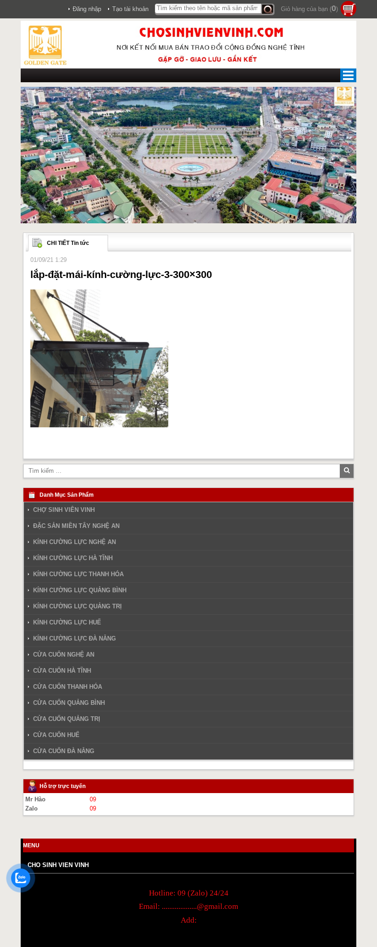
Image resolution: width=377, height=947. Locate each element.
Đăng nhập (87, 9)
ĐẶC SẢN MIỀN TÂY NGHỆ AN (76, 526)
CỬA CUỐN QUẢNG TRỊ (66, 718)
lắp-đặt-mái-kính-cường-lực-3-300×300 (121, 274)
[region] (188, 155)
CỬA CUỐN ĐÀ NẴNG (63, 751)
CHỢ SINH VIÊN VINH (64, 510)
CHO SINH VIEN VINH (58, 865)
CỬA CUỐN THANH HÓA (67, 686)
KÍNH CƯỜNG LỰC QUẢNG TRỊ (77, 606)
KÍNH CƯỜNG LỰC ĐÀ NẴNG (74, 638)
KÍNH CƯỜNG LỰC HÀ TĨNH (73, 558)
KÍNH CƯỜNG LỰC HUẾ (67, 622)
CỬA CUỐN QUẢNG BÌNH (69, 702)
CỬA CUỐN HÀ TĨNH (62, 670)
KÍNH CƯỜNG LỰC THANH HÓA (78, 574)
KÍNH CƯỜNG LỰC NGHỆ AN (74, 542)
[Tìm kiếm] (268, 9)
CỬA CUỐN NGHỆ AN (63, 654)
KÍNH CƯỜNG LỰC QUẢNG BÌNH (79, 590)
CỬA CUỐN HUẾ (56, 735)
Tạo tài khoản (130, 9)
